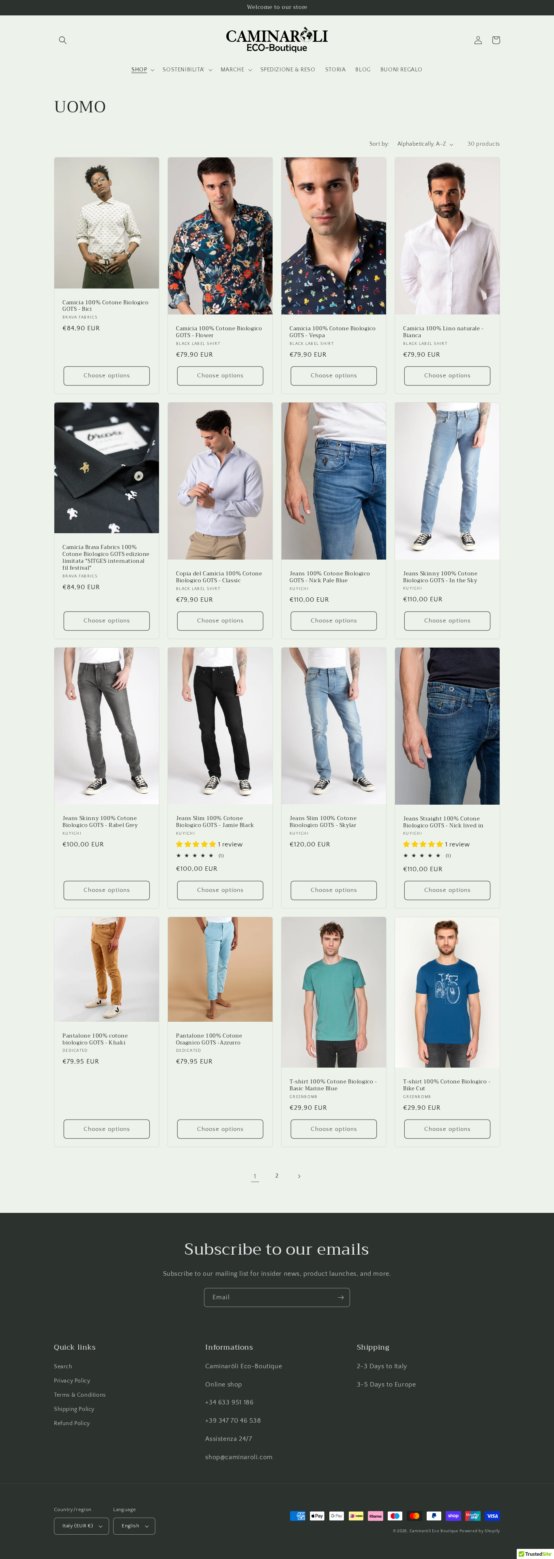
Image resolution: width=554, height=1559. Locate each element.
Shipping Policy (74, 1409)
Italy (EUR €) (77, 1526)
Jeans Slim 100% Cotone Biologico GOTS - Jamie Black (215, 822)
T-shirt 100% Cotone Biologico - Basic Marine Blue (333, 1085)
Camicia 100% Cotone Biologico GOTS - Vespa (333, 332)
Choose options (107, 375)
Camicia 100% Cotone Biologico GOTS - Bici (105, 306)
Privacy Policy (72, 1381)
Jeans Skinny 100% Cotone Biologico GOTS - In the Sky (440, 577)
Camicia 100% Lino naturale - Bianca (443, 332)
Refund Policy (72, 1423)
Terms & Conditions (80, 1395)
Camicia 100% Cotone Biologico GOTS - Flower (219, 332)
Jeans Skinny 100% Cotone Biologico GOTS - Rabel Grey (99, 822)
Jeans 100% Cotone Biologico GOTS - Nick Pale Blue (330, 577)
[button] (63, 40)
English (130, 1526)
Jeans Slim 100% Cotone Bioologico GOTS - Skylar (323, 822)
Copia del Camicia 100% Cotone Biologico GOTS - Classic (219, 577)
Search (63, 1366)
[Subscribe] (341, 1297)
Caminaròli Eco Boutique (434, 1531)
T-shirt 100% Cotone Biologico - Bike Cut (447, 1085)
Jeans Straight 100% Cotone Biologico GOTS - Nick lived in (443, 822)
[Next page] (299, 1176)
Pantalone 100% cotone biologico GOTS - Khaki (95, 1040)
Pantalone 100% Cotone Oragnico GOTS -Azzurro (209, 1040)
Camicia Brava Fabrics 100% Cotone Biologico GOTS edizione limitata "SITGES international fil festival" (106, 558)
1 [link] (255, 1176)
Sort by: (379, 144)
